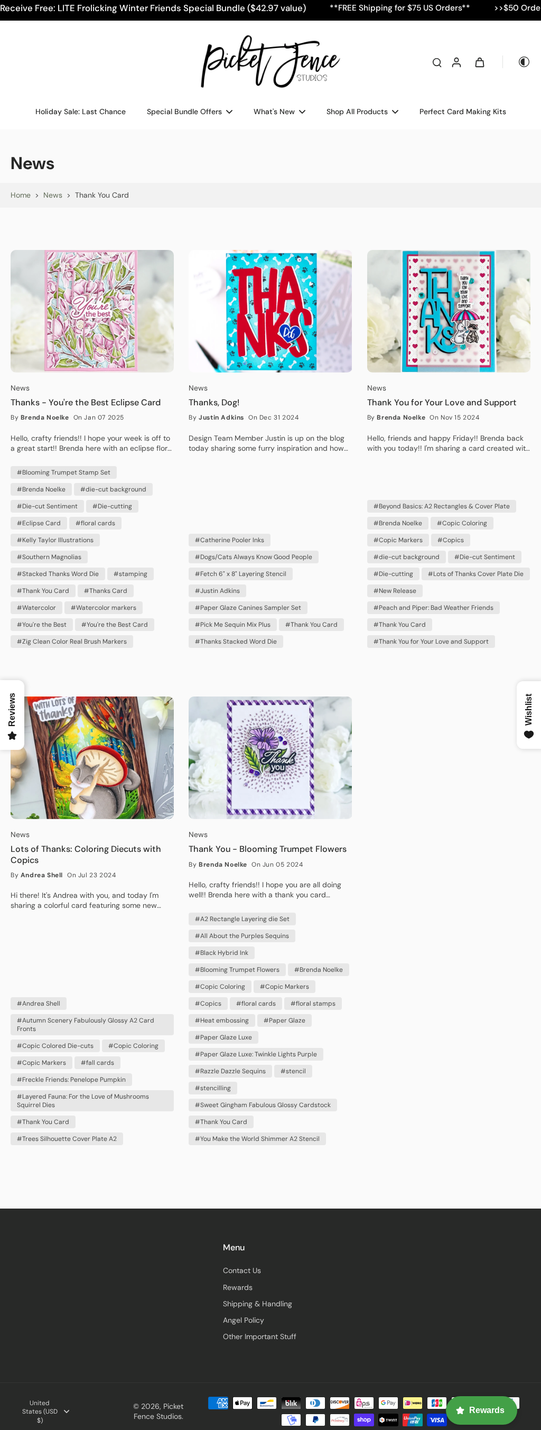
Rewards (238, 1287)
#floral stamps (313, 1003)
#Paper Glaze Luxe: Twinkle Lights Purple (256, 1054)
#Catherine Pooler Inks (229, 540)
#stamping (130, 574)
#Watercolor (36, 607)
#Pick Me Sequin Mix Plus (232, 624)
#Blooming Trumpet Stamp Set (63, 472)
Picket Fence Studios (158, 1411)
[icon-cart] (479, 61)
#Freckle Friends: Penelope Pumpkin (71, 1079)
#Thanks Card (105, 591)
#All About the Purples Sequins (242, 936)
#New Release (395, 591)
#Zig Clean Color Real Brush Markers (72, 641)
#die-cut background (113, 489)
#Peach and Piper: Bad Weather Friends (433, 607)
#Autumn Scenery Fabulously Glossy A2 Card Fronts (85, 1024)
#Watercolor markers (103, 607)
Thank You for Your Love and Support (442, 402)
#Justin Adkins (217, 591)
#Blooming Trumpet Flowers (237, 969)
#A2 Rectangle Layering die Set (242, 919)
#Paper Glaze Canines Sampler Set (248, 607)
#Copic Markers (398, 540)
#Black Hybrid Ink (221, 953)
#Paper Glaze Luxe (223, 1037)
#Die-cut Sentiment (47, 506)
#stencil (293, 1071)
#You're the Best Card (114, 624)
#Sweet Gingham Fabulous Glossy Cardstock (263, 1105)
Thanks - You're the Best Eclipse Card (86, 402)
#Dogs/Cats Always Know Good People (253, 557)
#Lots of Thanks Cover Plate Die (476, 574)
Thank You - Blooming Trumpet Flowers (268, 849)
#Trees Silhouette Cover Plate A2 (67, 1139)
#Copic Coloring (462, 523)
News (52, 195)
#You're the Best (42, 624)
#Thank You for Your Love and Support (431, 641)
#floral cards (95, 523)
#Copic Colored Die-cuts (55, 1046)
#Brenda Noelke (41, 489)
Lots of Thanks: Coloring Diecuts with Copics (86, 854)
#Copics (450, 540)
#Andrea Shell (38, 1003)
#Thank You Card (43, 591)
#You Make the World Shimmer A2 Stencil (257, 1139)
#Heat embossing (222, 1020)
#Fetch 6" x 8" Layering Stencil (240, 574)
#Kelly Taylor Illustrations (55, 540)
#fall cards (97, 1062)
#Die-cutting (112, 506)
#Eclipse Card (39, 523)
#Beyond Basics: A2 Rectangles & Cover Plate (442, 506)
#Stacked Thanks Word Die (58, 574)
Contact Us (242, 1270)
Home (21, 195)
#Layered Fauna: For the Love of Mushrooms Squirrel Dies (83, 1100)
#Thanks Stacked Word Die (236, 641)
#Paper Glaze (284, 1020)
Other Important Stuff (259, 1336)
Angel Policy (243, 1320)
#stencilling (213, 1088)
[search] (437, 61)
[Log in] (456, 61)
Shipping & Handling (257, 1303)
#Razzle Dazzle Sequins (230, 1071)
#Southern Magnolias (49, 557)
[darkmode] (516, 61)
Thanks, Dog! (214, 402)
